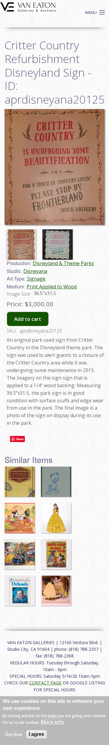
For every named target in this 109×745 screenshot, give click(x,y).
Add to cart (27, 319)
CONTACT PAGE (45, 683)
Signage (36, 278)
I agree (36, 734)
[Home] (28, 6)
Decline (13, 734)
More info (52, 722)
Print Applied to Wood (52, 286)
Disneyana (35, 271)
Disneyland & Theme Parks (63, 263)
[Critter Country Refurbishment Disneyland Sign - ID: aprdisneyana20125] (54, 166)
